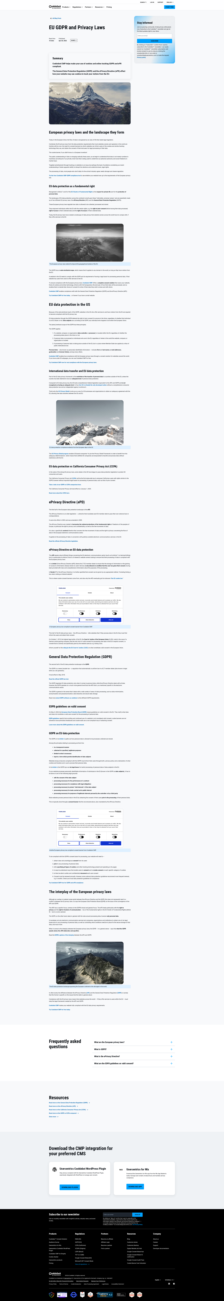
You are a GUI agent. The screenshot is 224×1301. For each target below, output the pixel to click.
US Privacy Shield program (60, 454)
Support (160, 2)
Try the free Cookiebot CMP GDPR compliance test (65, 175)
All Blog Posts (56, 18)
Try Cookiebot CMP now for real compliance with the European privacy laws (73, 362)
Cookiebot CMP (87, 283)
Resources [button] (99, 7)
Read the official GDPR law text (58, 679)
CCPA (74, 478)
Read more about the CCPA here (59, 493)
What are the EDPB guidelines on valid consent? (114, 1063)
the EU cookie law (116, 578)
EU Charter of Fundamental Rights (82, 192)
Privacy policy (141, 57)
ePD (88, 993)
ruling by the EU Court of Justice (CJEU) (75, 648)
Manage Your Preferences (98, 1281)
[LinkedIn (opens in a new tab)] (169, 1284)
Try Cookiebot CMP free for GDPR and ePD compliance (66, 883)
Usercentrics (67, 1278)
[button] (143, 2)
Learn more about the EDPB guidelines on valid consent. (66, 725)
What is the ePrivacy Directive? (107, 1056)
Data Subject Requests (82, 1281)
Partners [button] (88, 7)
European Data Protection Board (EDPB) (74, 712)
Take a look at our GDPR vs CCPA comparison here (65, 484)
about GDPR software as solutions (66, 698)
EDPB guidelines (54, 718)
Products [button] (65, 7)
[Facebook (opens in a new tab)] (174, 1284)
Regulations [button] (77, 7)
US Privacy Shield (63, 391)
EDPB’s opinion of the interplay (64, 935)
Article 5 (62, 739)
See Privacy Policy (137, 1224)
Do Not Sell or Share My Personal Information (61, 1281)
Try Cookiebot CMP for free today (59, 295)
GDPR (119, 993)
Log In (152, 2)
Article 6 (55, 767)
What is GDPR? (100, 1049)
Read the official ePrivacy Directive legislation (63, 541)
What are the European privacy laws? (109, 1042)
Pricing (109, 7)
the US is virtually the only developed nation (93, 385)
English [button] (169, 2)
